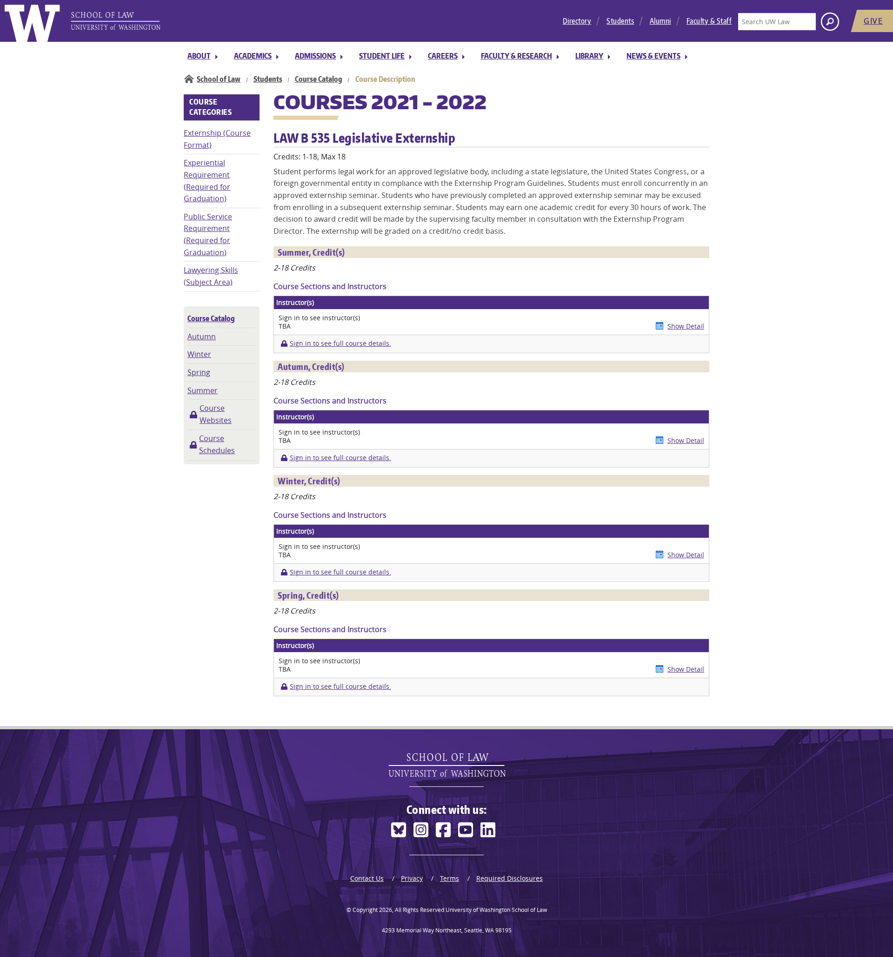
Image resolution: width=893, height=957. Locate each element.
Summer (202, 390)
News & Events (653, 55)
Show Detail (685, 326)
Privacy (412, 878)
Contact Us (367, 878)
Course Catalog (318, 79)
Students (620, 21)
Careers (443, 55)
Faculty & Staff (709, 21)
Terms (449, 878)
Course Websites (216, 414)
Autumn (201, 336)
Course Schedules (217, 444)
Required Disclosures (509, 878)
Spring (198, 372)
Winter (199, 354)
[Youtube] (465, 829)
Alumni (660, 21)
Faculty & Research (516, 55)
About (199, 55)
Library (589, 55)
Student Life (382, 55)
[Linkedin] (487, 829)
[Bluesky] (398, 829)
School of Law (218, 79)
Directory (577, 21)
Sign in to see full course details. (340, 343)
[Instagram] (420, 829)
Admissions (315, 55)
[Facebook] (443, 829)
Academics (253, 55)
